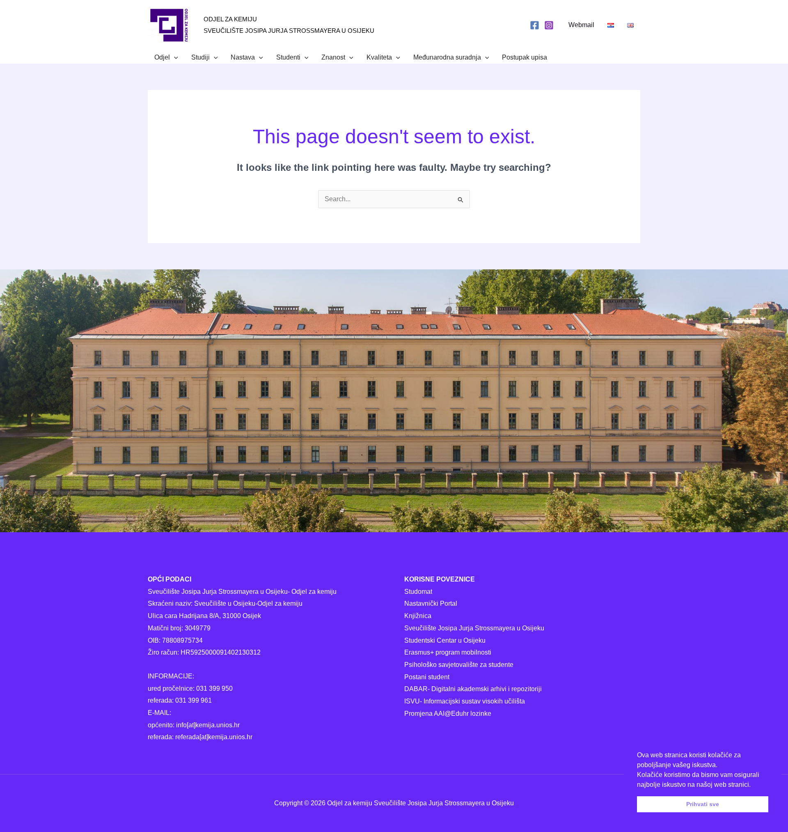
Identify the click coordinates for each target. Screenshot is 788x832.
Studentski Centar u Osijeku (445, 640)
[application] (174, 57)
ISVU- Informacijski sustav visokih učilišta (464, 701)
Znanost (333, 57)
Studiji (200, 57)
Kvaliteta (379, 57)
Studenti (288, 57)
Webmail (581, 24)
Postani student (426, 676)
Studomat (418, 591)
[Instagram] (549, 25)
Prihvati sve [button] (702, 804)
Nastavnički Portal (430, 603)
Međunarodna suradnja (447, 57)
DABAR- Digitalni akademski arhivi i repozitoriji (473, 688)
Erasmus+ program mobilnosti (447, 652)
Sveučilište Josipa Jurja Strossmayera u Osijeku (474, 628)
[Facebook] (534, 25)
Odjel (162, 57)
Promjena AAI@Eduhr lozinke (447, 713)
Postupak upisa (524, 57)
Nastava (243, 57)
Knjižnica (417, 615)
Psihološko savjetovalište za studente (458, 664)
